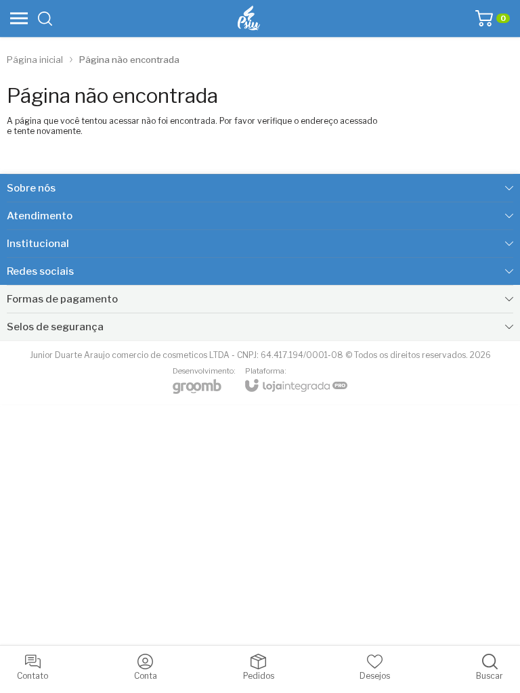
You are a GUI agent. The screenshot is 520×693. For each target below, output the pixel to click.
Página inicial (35, 59)
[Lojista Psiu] (249, 18)
